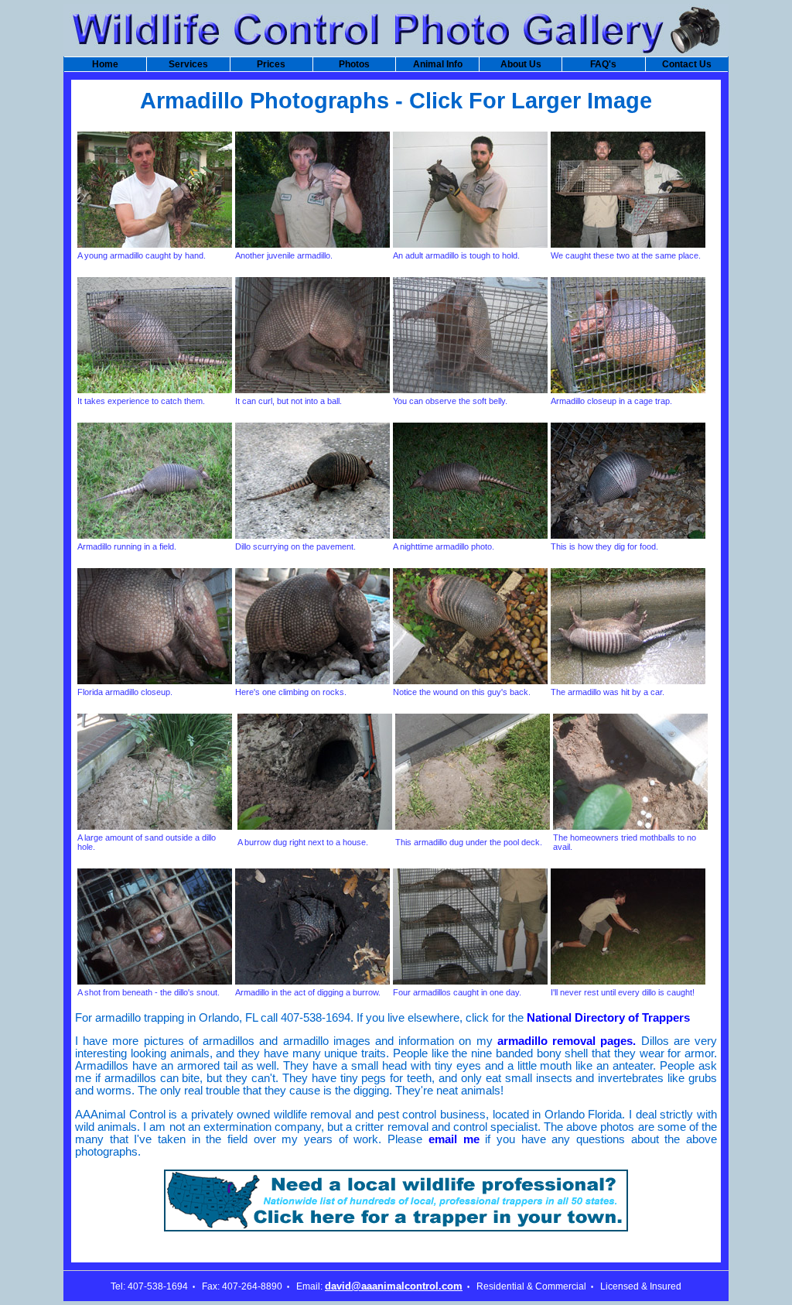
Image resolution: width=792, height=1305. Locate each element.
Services (188, 64)
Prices (271, 64)
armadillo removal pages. (566, 1041)
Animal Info (438, 64)
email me (454, 1139)
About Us (520, 64)
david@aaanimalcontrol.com (394, 1286)
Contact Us (687, 64)
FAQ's (603, 64)
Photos (354, 64)
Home (105, 64)
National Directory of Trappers (608, 1018)
